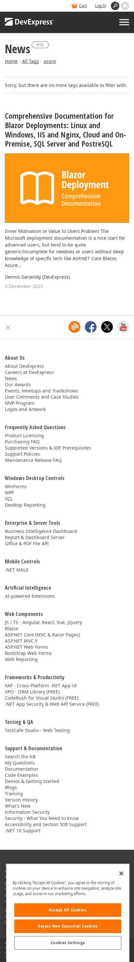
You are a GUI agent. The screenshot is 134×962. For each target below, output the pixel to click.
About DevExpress (24, 366)
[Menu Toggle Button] (124, 22)
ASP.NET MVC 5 (21, 641)
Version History (21, 800)
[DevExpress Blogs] (74, 327)
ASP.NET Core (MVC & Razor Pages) (42, 634)
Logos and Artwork (25, 409)
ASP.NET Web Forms (26, 647)
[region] (67, 913)
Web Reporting (21, 659)
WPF (9, 492)
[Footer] (8, 327)
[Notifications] (125, 6)
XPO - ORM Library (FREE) (32, 692)
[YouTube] (123, 327)
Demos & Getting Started (32, 781)
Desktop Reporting (25, 505)
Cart (83, 5)
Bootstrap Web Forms (28, 653)
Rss (40, 45)
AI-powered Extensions (30, 596)
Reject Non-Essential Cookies (68, 926)
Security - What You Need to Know (42, 818)
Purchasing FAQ (22, 442)
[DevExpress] (29, 22)
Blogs (11, 787)
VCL (9, 499)
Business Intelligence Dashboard (41, 531)
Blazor (12, 628)
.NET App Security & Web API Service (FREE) (52, 704)
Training (14, 793)
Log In (100, 5)
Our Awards (18, 384)
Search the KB (20, 756)
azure (50, 61)
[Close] (121, 873)
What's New (18, 806)
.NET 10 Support (22, 830)
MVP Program (19, 403)
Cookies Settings (68, 942)
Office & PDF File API (27, 543)
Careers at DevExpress (29, 372)
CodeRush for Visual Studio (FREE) (41, 698)
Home (11, 61)
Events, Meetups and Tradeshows (41, 391)
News (11, 378)
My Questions (20, 763)
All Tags (30, 61)
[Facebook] (91, 327)
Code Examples (21, 775)
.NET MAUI (16, 570)
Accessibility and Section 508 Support (46, 824)
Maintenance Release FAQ (33, 460)
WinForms (16, 486)
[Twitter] (107, 327)
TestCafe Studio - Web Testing (37, 730)
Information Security (27, 812)
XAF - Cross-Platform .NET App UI (41, 685)
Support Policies (22, 454)
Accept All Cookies (68, 910)
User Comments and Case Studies (42, 397)
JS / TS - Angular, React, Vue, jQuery (43, 622)
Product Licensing (24, 435)
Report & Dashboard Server (35, 537)
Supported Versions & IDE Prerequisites (48, 448)
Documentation (21, 769)
